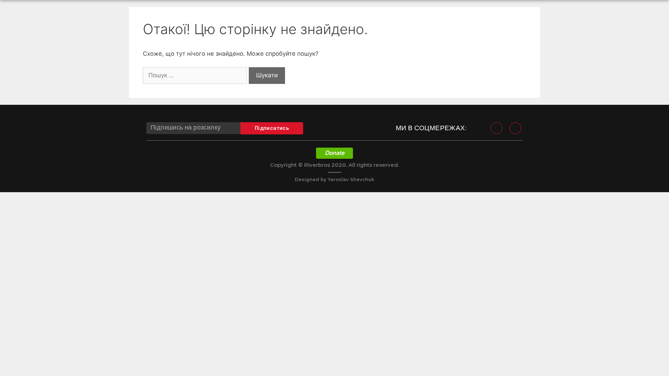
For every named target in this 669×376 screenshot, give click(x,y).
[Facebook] (496, 128)
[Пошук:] (196, 75)
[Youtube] (515, 128)
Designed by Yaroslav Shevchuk (334, 179)
